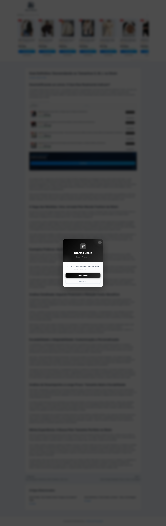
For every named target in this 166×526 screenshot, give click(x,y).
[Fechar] (100, 242)
